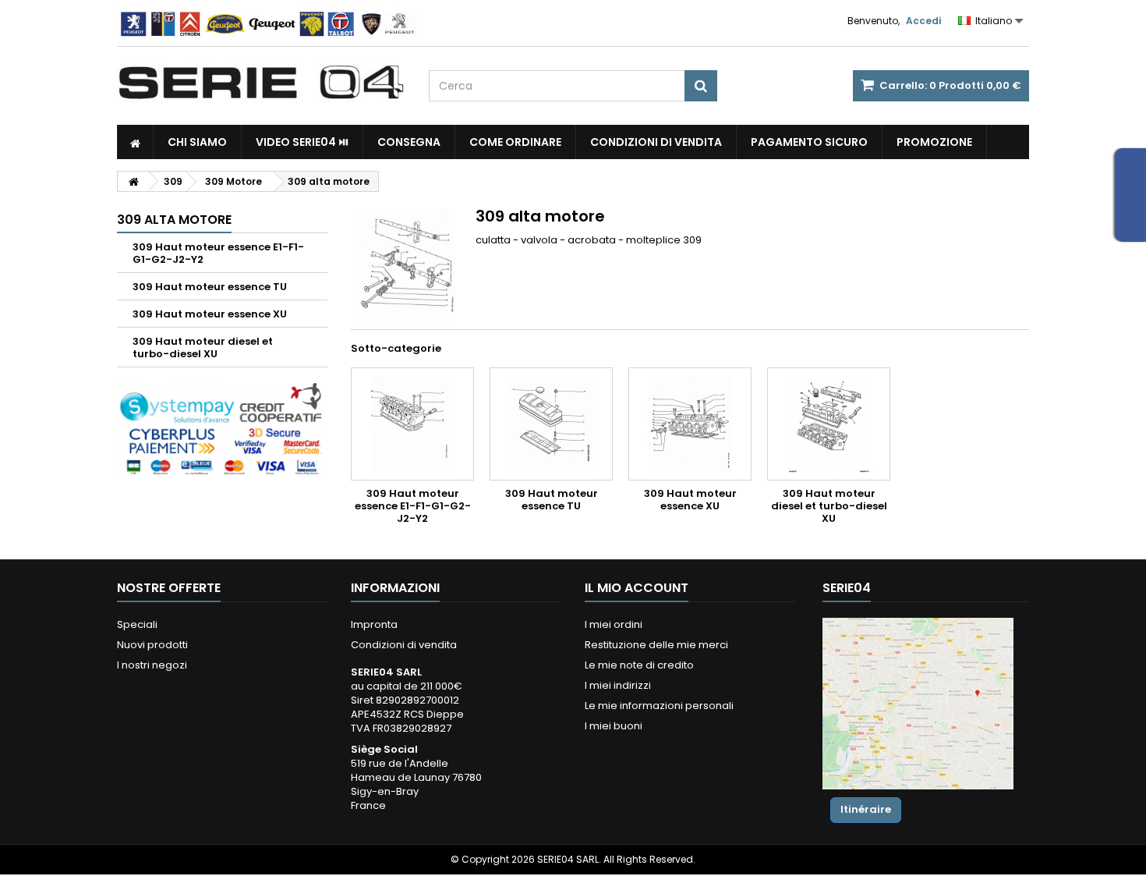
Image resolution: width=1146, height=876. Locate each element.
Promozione (934, 142)
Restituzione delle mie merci (656, 644)
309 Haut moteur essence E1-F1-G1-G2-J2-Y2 (218, 253)
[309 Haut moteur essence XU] (690, 424)
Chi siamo (197, 142)
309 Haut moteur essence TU (210, 286)
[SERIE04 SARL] (261, 83)
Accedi (923, 20)
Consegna (408, 142)
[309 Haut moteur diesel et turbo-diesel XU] (828, 424)
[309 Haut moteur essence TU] (551, 424)
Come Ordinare (515, 142)
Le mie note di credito (639, 665)
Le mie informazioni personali (659, 705)
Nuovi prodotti (152, 644)
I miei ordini (613, 624)
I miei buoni (613, 725)
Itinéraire (865, 809)
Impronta (374, 624)
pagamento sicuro (809, 142)
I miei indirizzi (618, 685)
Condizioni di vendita (656, 142)
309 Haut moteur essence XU (210, 314)
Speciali (137, 624)
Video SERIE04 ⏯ (302, 142)
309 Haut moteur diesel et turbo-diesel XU (203, 347)
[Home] (135, 142)
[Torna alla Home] (133, 181)
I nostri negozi (152, 665)
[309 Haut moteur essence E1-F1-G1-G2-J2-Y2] (412, 424)
